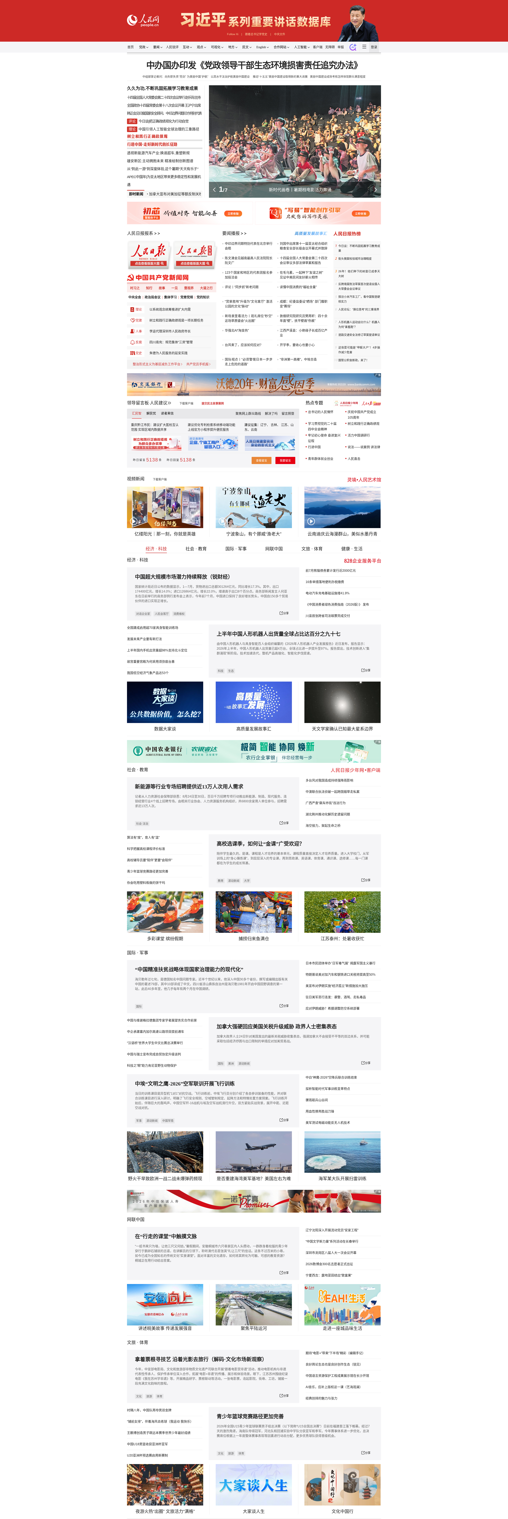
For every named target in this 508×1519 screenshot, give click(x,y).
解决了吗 (271, 413)
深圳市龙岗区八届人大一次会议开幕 (331, 1252)
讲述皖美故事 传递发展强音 (165, 1328)
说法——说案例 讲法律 (364, 447)
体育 (159, 1396)
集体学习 (170, 297)
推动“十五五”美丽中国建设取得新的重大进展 (280, 76)
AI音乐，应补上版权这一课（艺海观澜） (334, 1387)
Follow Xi (232, 34)
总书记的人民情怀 (320, 412)
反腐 (139, 342)
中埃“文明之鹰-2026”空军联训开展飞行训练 (185, 1084)
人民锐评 (172, 47)
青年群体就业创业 (320, 458)
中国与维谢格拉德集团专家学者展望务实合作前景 (162, 1020)
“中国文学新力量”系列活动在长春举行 (332, 1241)
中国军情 (167, 1120)
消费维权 (179, 613)
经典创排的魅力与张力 (321, 1398)
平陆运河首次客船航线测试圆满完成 (300, 189)
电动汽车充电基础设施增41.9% (327, 593)
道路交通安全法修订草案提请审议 (359, 334)
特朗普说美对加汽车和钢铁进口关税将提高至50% (340, 974)
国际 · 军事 (236, 548)
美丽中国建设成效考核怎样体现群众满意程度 (338, 76)
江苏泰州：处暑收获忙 (342, 938)
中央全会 (134, 297)
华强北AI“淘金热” (237, 330)
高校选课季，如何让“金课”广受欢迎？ (260, 844)
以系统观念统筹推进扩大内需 (170, 309)
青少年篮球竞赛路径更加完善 (147, 871)
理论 (139, 309)
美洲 (231, 1063)
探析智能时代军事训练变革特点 (328, 1088)
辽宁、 (265, 425)
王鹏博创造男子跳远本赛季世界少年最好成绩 (158, 1433)
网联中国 (274, 548)
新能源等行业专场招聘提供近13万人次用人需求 (189, 787)
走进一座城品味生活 (342, 1328)
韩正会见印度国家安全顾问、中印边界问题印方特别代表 (164, 113)
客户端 (317, 47)
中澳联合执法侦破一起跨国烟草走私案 (333, 791)
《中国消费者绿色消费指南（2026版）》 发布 (337, 604)
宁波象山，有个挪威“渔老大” (253, 533)
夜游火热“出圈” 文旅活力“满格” (165, 1511)
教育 (144, 769)
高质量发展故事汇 (253, 728)
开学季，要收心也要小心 (297, 345)
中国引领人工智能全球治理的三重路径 (169, 129)
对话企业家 (143, 613)
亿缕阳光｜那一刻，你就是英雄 (165, 533)
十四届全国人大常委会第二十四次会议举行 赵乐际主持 (163, 98)
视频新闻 (135, 478)
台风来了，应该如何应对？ (244, 345)
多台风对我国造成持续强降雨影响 (329, 780)
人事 (139, 331)
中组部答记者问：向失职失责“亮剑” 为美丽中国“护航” (175, 76)
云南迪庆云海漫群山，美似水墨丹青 (342, 533)
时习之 (135, 288)
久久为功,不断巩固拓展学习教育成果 (162, 88)
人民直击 (354, 458)
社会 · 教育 (196, 548)
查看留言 (261, 460)
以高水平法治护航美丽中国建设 (230, 76)
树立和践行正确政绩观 (363, 423)
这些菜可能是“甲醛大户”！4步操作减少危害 (359, 350)
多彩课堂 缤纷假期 (165, 938)
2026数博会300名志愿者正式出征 (329, 1264)
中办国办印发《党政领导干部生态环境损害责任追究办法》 (254, 65)
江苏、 (285, 425)
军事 (144, 952)
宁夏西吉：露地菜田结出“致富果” (329, 1275)
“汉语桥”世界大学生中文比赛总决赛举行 (155, 1043)
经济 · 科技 (156, 548)
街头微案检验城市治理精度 (355, 258)
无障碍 (330, 47)
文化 (139, 1396)
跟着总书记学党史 (256, 34)
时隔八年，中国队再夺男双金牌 (149, 1410)
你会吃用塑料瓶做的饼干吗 (146, 882)
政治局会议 (153, 297)
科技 (220, 670)
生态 (231, 670)
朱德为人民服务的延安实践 (168, 353)
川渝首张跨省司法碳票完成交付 (328, 616)
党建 (139, 320)
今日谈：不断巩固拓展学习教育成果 (359, 248)
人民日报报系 (140, 233)
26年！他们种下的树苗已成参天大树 (359, 274)
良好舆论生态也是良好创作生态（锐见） (334, 1364)
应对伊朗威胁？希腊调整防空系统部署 (333, 1008)
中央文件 (279, 34)
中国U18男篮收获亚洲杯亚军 (147, 1444)
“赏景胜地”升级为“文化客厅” (245, 301)
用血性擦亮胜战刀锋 (320, 1111)
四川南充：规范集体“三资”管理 (171, 342)
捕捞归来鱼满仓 (254, 938)
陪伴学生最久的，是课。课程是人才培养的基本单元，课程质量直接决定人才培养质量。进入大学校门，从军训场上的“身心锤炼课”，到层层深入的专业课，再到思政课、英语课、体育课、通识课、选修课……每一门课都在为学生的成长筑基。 (293, 858)
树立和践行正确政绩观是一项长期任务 (176, 320)
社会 (131, 769)
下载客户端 (186, 403)
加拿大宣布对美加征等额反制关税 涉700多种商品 (153, 194)
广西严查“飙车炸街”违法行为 (326, 803)
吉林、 (275, 425)
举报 (341, 47)
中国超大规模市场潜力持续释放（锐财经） (184, 577)
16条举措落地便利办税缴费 (325, 582)
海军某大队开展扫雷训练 (342, 1178)
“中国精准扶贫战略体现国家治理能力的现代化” (189, 969)
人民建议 (158, 402)
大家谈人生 (254, 1511)
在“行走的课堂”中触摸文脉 (166, 1236)
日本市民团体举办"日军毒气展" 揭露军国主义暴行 (340, 963)
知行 (149, 288)
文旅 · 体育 (312, 548)
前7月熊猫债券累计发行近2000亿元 (331, 570)
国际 (131, 952)
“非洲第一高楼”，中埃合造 (298, 359)
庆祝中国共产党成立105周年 (362, 414)
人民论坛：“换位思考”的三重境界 (358, 309)
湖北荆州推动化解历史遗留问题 (328, 814)
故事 (162, 288)
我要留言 (285, 460)
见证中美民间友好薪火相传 (299, 277)
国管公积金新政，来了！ (353, 360)
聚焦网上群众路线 (248, 413)
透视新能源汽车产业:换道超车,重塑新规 (158, 153)
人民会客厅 (162, 613)
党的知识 (203, 297)
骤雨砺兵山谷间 (317, 1100)
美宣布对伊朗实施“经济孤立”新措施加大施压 (337, 986)
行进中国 (314, 447)
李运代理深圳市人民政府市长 (170, 331)
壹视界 (189, 288)
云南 (254, 429)
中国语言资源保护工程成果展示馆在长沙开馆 (337, 1375)
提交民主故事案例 (213, 403)
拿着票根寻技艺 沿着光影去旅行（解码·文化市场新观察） (201, 1359)
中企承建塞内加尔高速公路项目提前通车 (155, 1031)
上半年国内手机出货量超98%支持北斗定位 (157, 650)
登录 (374, 47)
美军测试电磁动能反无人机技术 (328, 1122)
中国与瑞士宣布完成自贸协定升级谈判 (154, 1054)
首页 (130, 47)
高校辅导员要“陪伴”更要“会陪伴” (149, 860)
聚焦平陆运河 (254, 1328)
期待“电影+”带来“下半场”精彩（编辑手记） (335, 1353)
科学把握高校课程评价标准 (146, 849)
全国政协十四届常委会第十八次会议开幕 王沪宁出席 (164, 105)
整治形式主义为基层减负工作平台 (156, 364)
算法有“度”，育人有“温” (143, 837)
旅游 (149, 1396)
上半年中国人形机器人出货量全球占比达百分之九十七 (279, 634)
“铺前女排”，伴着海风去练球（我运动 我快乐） (160, 1421)
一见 (174, 288)
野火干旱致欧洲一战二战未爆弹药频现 (165, 1178)
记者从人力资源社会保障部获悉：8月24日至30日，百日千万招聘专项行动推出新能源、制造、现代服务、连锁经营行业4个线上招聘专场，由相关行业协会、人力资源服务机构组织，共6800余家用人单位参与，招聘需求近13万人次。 (211, 801)
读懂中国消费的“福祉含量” (298, 287)
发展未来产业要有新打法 (144, 639)
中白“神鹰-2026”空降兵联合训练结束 (331, 1077)
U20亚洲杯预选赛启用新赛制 (147, 1455)
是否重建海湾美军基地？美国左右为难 (254, 1178)
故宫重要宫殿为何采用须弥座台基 (151, 661)
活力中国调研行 (359, 435)
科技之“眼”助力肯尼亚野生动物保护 (152, 1065)
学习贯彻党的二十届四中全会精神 (322, 426)
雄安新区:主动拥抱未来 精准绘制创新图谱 (160, 161)
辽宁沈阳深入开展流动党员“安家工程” (332, 1230)
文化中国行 (342, 1511)
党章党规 (186, 297)
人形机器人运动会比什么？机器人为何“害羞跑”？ (359, 324)
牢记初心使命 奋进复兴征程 (324, 438)
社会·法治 (142, 823)
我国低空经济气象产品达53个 (148, 673)
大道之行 (206, 288)
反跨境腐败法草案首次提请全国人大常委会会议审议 (359, 286)
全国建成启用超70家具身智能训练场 (152, 627)
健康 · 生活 (352, 548)
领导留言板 (138, 402)
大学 (247, 880)
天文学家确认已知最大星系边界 (342, 728)
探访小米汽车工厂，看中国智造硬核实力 (359, 299)
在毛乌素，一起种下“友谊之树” (301, 272)
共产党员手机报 (197, 364)
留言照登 (288, 413)
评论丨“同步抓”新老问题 (242, 287)
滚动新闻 (233, 880)
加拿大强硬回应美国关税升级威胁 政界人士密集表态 (277, 1027)
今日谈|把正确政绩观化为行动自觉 (163, 121)
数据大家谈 (165, 728)
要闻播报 (231, 233)
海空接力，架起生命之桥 (323, 825)
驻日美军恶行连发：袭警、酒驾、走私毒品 (336, 997)
